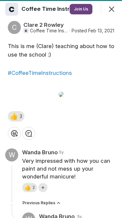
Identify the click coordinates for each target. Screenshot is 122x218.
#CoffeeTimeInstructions (40, 73)
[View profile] (11, 9)
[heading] (56, 9)
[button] (16, 116)
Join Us (81, 9)
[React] (14, 133)
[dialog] (61, 109)
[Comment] (28, 133)
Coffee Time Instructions (49, 30)
